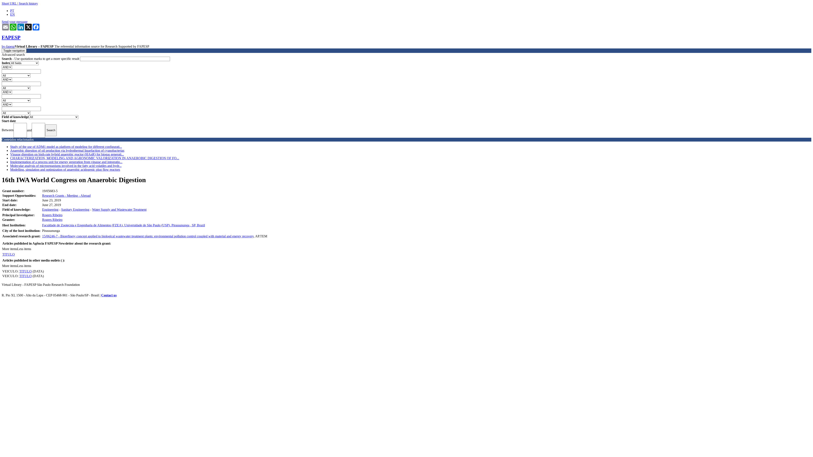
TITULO (8, 254)
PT (12, 10)
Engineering (50, 209)
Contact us (109, 295)
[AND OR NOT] (7, 67)
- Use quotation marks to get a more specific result (41, 59)
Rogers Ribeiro (52, 215)
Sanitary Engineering (75, 209)
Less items (24, 249)
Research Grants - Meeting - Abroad (66, 195)
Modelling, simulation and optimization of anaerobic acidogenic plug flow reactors (65, 169)
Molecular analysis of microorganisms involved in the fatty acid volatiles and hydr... (66, 166)
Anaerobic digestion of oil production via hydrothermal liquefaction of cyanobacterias (67, 150)
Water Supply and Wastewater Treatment (119, 209)
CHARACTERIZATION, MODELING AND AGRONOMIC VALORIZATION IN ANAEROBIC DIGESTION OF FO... (94, 158)
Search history (28, 3)
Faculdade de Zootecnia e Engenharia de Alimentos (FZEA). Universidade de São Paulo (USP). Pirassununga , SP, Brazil (123, 225)
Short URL (9, 3)
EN (12, 14)
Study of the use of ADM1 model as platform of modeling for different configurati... (66, 147)
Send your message (15, 21)
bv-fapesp (8, 46)
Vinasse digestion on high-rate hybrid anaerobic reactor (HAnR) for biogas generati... (67, 154)
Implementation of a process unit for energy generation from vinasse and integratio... (66, 162)
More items (9, 249)
